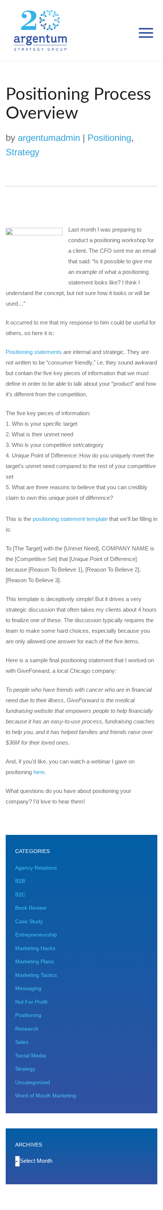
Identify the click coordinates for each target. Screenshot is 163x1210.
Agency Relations (36, 868)
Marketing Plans (34, 961)
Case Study (29, 921)
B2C (20, 895)
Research (26, 1029)
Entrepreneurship (36, 935)
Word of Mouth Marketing (45, 1096)
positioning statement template (70, 519)
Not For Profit (31, 1002)
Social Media (30, 1055)
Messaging (28, 988)
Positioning (109, 138)
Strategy (22, 152)
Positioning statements (34, 352)
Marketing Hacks (35, 948)
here (38, 772)
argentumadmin (49, 138)
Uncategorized (32, 1082)
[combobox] (36, 1160)
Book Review (30, 908)
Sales (21, 1042)
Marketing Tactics (36, 975)
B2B (20, 881)
